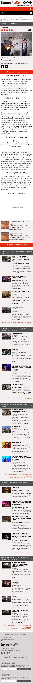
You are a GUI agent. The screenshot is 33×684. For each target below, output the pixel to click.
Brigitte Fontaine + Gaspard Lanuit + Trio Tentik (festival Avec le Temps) (21, 503)
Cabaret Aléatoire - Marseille (18, 462)
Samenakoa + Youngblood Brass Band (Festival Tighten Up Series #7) (21, 458)
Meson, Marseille (16, 280)
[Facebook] (2, 67)
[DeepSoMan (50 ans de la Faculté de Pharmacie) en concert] (7, 412)
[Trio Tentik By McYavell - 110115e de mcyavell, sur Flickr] (16, 98)
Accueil (3, 17)
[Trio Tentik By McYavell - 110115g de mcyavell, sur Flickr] (16, 173)
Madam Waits (16, 442)
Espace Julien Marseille (17, 507)
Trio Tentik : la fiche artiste (23, 553)
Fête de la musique (7, 637)
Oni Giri (14, 596)
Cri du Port (8, 81)
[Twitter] (6, 67)
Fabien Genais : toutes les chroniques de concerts (16, 322)
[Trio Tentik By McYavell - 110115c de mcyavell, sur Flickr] (16, 75)
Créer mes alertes (24, 669)
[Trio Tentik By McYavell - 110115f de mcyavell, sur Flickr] (16, 137)
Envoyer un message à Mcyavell (20, 225)
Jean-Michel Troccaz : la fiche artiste (20, 400)
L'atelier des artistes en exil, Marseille (20, 263)
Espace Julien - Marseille (17, 522)
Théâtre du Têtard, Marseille (18, 352)
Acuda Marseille (15, 296)
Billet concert (8, 640)
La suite (16, 272)
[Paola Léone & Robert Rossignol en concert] (7, 583)
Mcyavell (11, 223)
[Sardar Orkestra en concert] (7, 309)
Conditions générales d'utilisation (13, 634)
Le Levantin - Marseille (17, 387)
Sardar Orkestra (17, 307)
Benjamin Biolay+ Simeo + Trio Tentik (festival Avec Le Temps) (21, 518)
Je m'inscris (23, 681)
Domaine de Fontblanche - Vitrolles (20, 372)
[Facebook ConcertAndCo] (5, 653)
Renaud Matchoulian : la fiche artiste (20, 477)
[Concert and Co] (16, 2)
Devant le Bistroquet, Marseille (19, 310)
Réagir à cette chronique (18, 72)
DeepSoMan (16, 427)
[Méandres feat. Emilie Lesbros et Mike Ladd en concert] (7, 278)
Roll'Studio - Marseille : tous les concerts (19, 628)
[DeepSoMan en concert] (7, 430)
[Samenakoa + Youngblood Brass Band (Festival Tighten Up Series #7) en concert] (7, 459)
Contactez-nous (21, 657)
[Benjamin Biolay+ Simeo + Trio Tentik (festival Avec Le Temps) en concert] (7, 519)
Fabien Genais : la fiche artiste (22, 324)
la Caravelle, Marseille (17, 490)
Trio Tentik (15, 487)
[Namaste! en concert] (7, 352)
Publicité (6, 657)
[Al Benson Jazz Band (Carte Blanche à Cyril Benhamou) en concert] (7, 295)
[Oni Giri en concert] (7, 599)
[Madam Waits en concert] (7, 445)
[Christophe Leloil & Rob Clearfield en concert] (7, 613)
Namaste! (15, 349)
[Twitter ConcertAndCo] (2, 653)
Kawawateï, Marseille (16, 445)
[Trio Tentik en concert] (7, 489)
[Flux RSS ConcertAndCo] (8, 653)
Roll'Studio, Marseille (16, 569)
